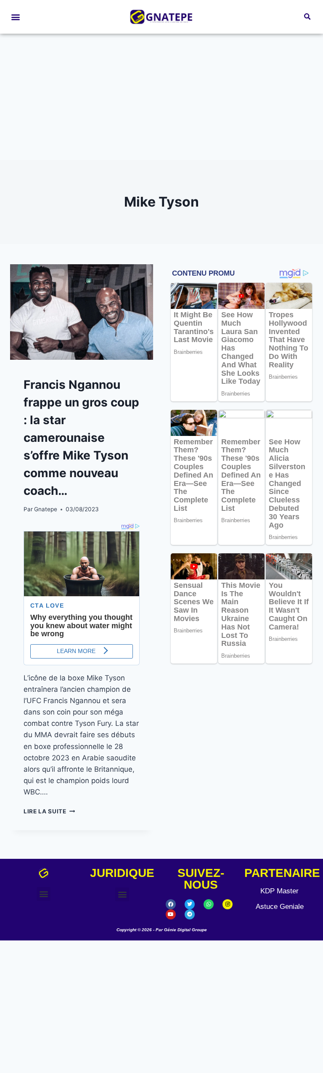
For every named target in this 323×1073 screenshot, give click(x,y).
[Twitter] (190, 904)
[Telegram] (190, 914)
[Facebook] (171, 904)
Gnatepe (45, 509)
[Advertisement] (161, 97)
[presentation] (81, 312)
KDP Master (279, 891)
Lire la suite (49, 811)
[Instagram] (227, 904)
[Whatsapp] (209, 904)
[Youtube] (171, 914)
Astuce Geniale (280, 907)
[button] (15, 17)
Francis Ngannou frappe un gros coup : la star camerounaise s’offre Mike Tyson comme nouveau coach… (81, 437)
